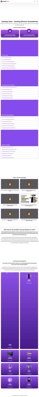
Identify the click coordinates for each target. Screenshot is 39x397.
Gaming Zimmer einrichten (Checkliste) (9, 87)
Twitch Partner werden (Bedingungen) (9, 63)
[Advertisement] (19, 9)
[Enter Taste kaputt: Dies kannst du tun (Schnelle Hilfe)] (10, 199)
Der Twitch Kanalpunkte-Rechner (8, 61)
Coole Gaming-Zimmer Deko (7, 91)
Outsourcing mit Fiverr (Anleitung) (8, 127)
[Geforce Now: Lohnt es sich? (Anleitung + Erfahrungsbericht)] (29, 199)
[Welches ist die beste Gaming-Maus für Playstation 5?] (29, 184)
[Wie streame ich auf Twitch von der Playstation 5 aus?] (10, 184)
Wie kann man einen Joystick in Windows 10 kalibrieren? (10, 220)
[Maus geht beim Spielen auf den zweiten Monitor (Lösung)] (29, 214)
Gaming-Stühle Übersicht (7, 89)
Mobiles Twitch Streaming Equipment (9, 149)
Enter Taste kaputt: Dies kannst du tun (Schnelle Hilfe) (10, 205)
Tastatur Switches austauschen (8, 157)
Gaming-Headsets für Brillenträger (8, 151)
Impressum (22, 395)
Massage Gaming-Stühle (6, 155)
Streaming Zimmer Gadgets (7, 95)
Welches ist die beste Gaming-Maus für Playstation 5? (29, 190)
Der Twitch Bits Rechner (6, 59)
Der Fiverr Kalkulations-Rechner (8, 119)
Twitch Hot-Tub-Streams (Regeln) (8, 65)
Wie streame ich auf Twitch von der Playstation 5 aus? (10, 190)
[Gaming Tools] (4, 1)
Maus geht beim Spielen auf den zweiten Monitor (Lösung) (29, 220)
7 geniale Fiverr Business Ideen (8, 125)
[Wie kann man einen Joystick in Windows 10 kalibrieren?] (10, 214)
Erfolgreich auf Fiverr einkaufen (8, 123)
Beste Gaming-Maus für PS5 (7, 147)
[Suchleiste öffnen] (35, 1)
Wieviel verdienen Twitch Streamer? (9, 67)
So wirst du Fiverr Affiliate (7, 121)
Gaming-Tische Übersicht (7, 93)
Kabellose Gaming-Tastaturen (8, 153)
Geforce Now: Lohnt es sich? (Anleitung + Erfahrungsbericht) (29, 205)
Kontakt (25, 395)
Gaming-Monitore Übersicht (7, 97)
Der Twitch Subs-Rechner (7, 57)
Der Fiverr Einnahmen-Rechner (8, 117)
